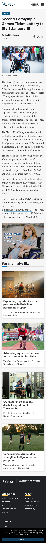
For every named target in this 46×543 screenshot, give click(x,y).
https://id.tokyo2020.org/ (16, 209)
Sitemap (5, 512)
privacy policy (38, 533)
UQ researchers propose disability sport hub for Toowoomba (18, 405)
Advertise (6, 502)
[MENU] (42, 5)
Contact (5, 526)
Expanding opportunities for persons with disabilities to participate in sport (20, 304)
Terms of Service (32, 502)
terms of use (24, 535)
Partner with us (9, 509)
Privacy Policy (31, 505)
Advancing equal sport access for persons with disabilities (21, 355)
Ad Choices (6, 505)
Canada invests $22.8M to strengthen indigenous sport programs (20, 457)
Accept (23, 539)
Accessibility (30, 509)
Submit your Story (10, 498)
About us (29, 498)
